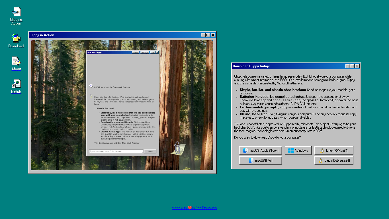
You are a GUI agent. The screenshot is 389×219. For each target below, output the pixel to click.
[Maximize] (208, 35)
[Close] (213, 35)
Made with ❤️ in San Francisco (194, 208)
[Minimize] (203, 35)
